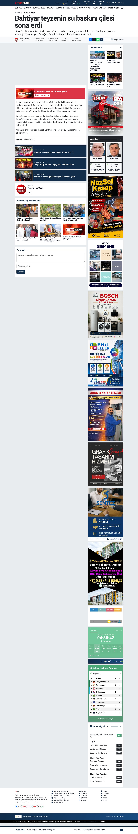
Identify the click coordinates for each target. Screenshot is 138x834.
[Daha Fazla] (101, 39)
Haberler (18, 13)
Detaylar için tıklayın (105, 719)
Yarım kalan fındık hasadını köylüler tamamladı (73, 219)
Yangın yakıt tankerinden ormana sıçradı (114, 84)
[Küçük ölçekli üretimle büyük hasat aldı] (50, 210)
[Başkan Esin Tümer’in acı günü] (114, 55)
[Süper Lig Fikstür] (121, 726)
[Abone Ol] (117, 39)
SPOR (88, 8)
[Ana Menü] (122, 8)
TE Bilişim (119, 817)
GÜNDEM (18, 8)
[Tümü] (121, 48)
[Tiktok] (39, 806)
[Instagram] (27, 806)
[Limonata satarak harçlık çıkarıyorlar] (74, 229)
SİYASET (50, 8)
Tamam (102, 821)
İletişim (83, 791)
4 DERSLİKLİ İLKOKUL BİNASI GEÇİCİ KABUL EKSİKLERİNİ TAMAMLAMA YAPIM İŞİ (96, 65)
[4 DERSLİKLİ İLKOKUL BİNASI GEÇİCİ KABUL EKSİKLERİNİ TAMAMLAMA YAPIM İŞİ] (97, 55)
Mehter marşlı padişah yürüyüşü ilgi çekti (24, 219)
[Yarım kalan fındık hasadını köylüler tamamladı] (74, 210)
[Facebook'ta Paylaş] (90, 39)
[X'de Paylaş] (94, 39)
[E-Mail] (29, 192)
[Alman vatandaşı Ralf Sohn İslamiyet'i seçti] (27, 230)
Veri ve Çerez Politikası (89, 821)
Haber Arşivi (58, 802)
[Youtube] (35, 806)
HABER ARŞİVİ (113, 8)
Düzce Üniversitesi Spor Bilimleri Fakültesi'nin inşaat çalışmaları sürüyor (50, 240)
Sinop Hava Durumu (61, 791)
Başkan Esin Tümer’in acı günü (113, 61)
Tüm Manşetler (59, 798)
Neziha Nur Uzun (35, 188)
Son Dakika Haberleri (61, 800)
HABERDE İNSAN (29, 13)
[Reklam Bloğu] (105, 113)
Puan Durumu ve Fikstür (62, 796)
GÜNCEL (36, 8)
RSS (19, 817)
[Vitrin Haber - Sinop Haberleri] (22, 3)
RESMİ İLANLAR (99, 8)
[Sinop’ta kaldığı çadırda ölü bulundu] (97, 77)
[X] (20, 806)
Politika (66, 8)
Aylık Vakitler (95, 655)
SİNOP (82, 8)
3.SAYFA (27, 8)
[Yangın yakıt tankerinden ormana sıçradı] (114, 77)
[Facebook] (16, 806)
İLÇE (43, 8)
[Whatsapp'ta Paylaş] (98, 39)
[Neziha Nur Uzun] (21, 189)
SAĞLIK (74, 8)
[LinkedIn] (31, 806)
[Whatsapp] (42, 806)
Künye (105, 791)
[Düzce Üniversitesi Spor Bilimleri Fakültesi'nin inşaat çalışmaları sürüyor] (50, 230)
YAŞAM (58, 8)
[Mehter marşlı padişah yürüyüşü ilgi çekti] (27, 210)
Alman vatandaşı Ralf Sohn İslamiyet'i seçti (26, 239)
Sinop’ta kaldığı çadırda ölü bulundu (97, 83)
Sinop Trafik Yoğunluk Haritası (64, 793)
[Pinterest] (24, 806)
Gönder (21, 272)
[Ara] (122, 3)
